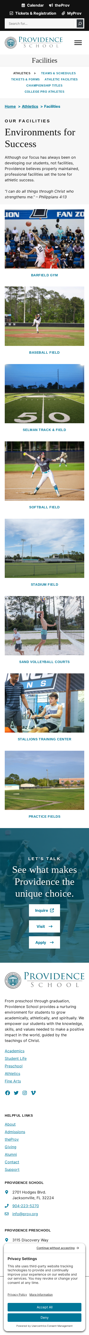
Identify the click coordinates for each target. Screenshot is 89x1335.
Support (12, 1169)
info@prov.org (25, 1213)
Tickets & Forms (25, 79)
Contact (12, 1162)
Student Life (16, 1058)
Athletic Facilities (61, 79)
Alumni (11, 1154)
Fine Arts (13, 1081)
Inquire (47, 912)
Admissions (15, 1131)
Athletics (12, 1073)
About (10, 1124)
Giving (10, 1146)
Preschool (14, 1066)
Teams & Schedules (58, 73)
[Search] (80, 23)
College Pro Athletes (45, 91)
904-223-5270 (25, 1205)
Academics (14, 1051)
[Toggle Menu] (78, 42)
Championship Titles (44, 85)
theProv (12, 1139)
